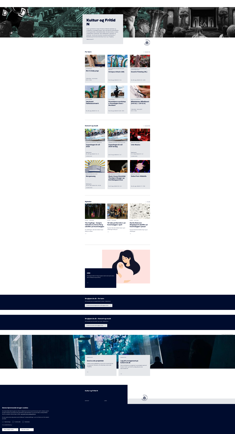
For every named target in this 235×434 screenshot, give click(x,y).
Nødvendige (7, 421)
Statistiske (27, 421)
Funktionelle (17, 421)
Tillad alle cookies (25, 429)
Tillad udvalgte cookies (9, 429)
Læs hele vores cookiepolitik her (28, 414)
